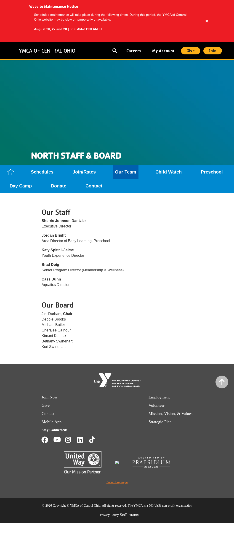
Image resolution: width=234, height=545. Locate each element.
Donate (58, 185)
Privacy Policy (109, 515)
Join (212, 50)
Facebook (45, 440)
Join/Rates (84, 171)
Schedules (42, 171)
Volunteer (157, 405)
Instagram (71, 440)
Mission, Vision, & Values (170, 413)
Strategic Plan (160, 421)
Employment (159, 397)
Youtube (56, 440)
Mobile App (51, 421)
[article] (117, 21)
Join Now (50, 397)
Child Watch (168, 171)
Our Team (125, 171)
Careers (133, 50)
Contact (93, 185)
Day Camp (21, 185)
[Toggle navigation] (115, 50)
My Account (163, 50)
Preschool (212, 171)
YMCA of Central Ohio (47, 50)
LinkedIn (83, 440)
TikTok (95, 440)
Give (190, 50)
